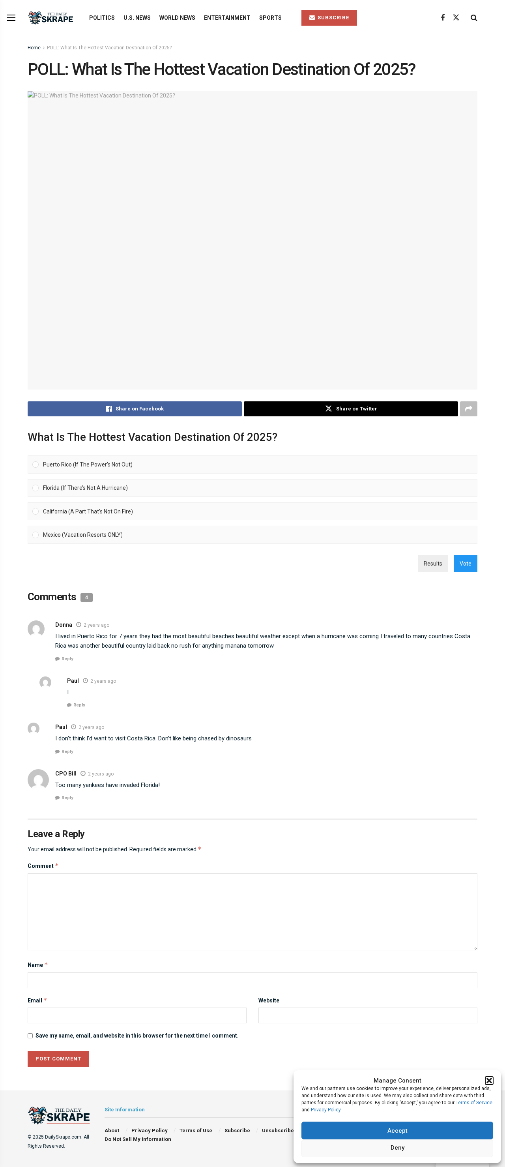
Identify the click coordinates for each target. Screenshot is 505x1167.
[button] (489, 1081)
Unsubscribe (278, 1130)
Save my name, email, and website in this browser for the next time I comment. (137, 1035)
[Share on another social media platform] (468, 408)
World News (177, 18)
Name (38, 964)
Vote (465, 563)
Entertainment (227, 18)
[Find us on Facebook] (443, 17)
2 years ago (96, 625)
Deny (397, 1147)
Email (37, 1000)
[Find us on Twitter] (456, 17)
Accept (397, 1130)
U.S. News (137, 18)
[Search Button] (474, 18)
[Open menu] (11, 18)
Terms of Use (196, 1130)
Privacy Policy (325, 1110)
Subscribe (237, 1130)
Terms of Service (474, 1102)
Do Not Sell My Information (138, 1139)
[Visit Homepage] (51, 18)
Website (268, 1000)
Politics (102, 18)
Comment (43, 865)
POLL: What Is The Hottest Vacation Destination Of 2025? (109, 48)
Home (34, 48)
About (112, 1130)
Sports (270, 18)
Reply (67, 658)
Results (433, 563)
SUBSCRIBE (332, 18)
